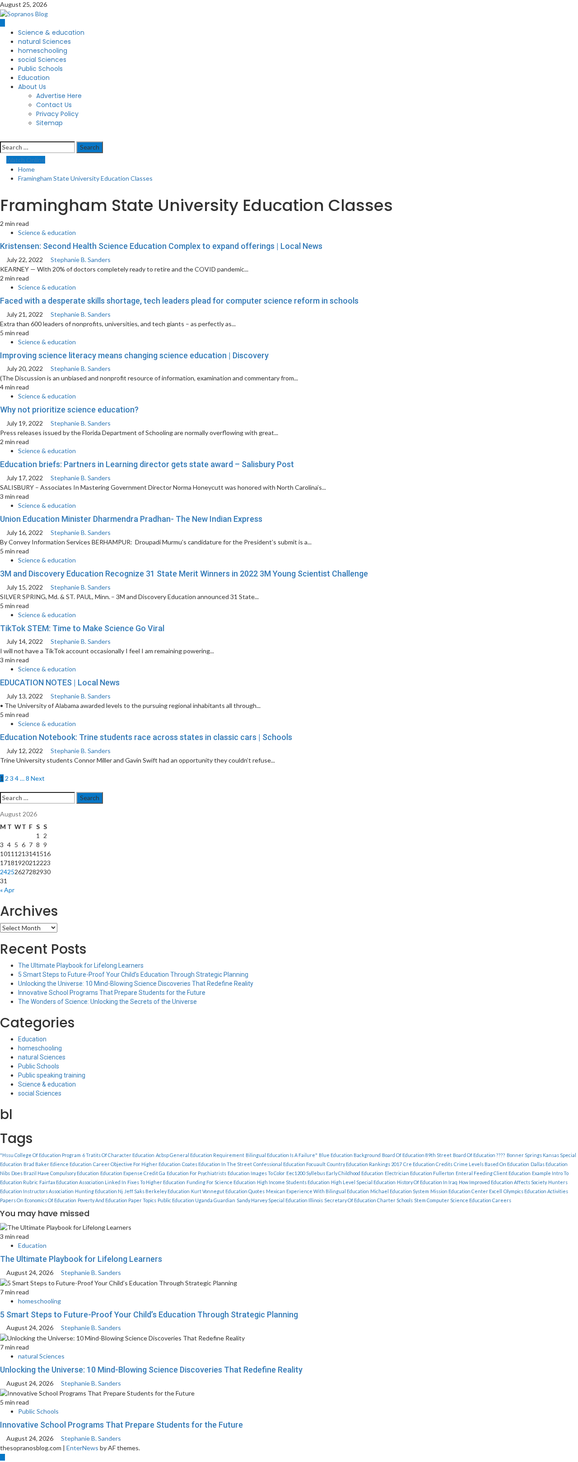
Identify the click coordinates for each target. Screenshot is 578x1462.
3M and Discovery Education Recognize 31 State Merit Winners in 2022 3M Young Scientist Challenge (184, 573)
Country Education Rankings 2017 (364, 1164)
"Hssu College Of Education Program (40, 1155)
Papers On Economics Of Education (38, 1200)
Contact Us (54, 104)
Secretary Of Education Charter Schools (368, 1200)
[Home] (2, 23)
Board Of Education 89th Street (417, 1155)
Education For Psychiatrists (196, 1173)
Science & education (51, 32)
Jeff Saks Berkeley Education (157, 1191)
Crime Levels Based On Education (491, 1164)
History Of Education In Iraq (427, 1182)
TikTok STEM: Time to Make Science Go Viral (82, 628)
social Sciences (42, 59)
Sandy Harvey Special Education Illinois (280, 1200)
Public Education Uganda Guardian (196, 1200)
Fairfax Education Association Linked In (82, 1182)
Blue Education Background (350, 1155)
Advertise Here (59, 95)
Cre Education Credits (427, 1164)
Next (38, 778)
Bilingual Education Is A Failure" (281, 1155)
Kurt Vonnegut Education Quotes (228, 1191)
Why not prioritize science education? (69, 409)
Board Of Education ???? (479, 1155)
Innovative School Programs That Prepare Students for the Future (111, 992)
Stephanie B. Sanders (81, 259)
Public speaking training (51, 1075)
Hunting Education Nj (99, 1191)
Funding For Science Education (221, 1182)
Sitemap (49, 122)
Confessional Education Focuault (289, 1164)
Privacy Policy (57, 113)
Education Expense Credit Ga (132, 1173)
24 (3, 872)
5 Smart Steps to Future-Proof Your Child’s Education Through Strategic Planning (133, 974)
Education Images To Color (256, 1173)
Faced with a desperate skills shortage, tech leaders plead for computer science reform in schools (179, 300)
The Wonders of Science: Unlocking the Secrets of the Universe (107, 1001)
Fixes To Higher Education (156, 1182)
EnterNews (82, 1448)
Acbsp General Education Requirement (200, 1155)
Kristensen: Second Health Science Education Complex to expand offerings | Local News (161, 246)
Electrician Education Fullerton (419, 1173)
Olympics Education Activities (535, 1191)
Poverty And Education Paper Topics (117, 1200)
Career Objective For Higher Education (137, 1164)
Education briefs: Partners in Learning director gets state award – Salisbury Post (147, 464)
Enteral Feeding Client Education (493, 1173)
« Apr (7, 890)
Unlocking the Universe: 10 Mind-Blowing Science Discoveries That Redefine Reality (135, 983)
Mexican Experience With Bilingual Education (317, 1191)
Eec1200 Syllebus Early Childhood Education (334, 1173)
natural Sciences (44, 41)
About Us (32, 86)
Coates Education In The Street (217, 1164)
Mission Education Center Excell (466, 1191)
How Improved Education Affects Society (503, 1182)
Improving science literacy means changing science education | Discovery (134, 355)
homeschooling (42, 50)
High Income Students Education (293, 1182)
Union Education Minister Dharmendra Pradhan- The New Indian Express (131, 519)
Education (34, 77)
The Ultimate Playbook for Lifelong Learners (81, 965)
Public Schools (40, 68)
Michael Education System (399, 1191)
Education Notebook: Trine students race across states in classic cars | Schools (146, 737)
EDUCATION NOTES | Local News (60, 682)
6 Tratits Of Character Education (118, 1155)
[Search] (2, 136)
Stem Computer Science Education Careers (462, 1200)
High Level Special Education (363, 1182)
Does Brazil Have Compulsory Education (55, 1173)
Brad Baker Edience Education (57, 1164)
